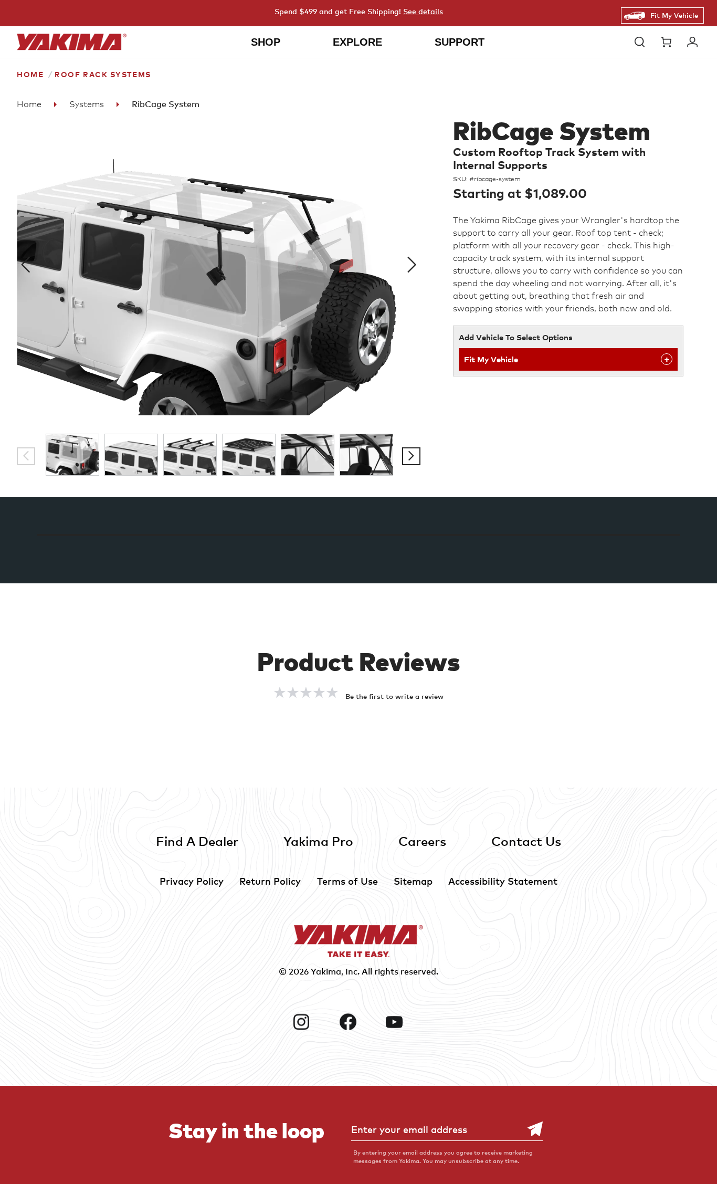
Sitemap (413, 881)
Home (30, 74)
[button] (642, 42)
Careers (422, 840)
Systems (86, 104)
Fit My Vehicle (674, 15)
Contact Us (526, 840)
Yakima (326, 971)
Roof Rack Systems (103, 74)
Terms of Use (347, 881)
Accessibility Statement (502, 881)
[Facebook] (359, 1021)
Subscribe (529, 1129)
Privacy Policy (192, 881)
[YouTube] (405, 1021)
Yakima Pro (318, 840)
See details (423, 11)
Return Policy (270, 881)
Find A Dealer (197, 840)
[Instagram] (312, 1021)
